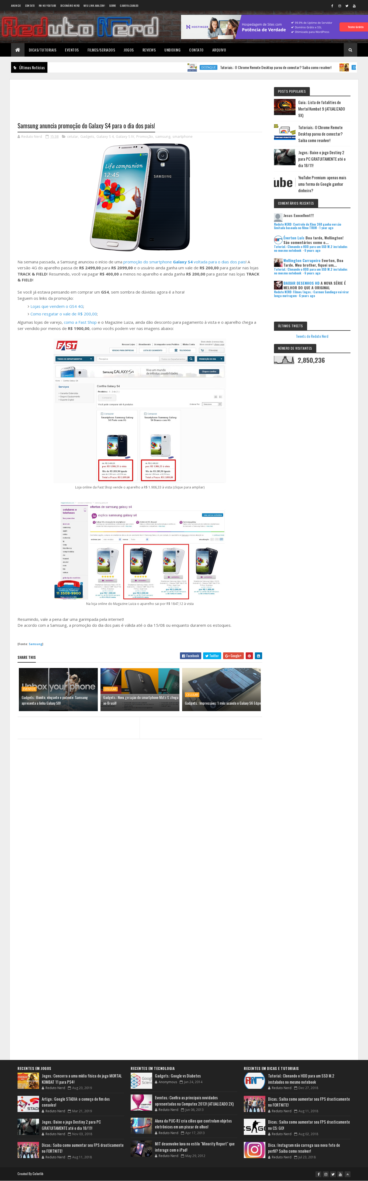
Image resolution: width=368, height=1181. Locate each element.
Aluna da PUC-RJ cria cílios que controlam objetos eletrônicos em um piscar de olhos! (193, 1124)
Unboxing (172, 50)
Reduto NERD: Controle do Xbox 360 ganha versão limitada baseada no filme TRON (307, 226)
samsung (162, 136)
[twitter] (347, 6)
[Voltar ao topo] (347, 1174)
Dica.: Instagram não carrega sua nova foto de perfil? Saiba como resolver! (304, 1148)
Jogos (129, 50)
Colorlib (38, 1173)
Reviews (149, 50)
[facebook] (332, 6)
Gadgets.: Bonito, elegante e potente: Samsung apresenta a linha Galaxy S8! (55, 700)
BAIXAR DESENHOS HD (301, 283)
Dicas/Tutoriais (43, 50)
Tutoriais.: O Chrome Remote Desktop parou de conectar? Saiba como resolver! (251, 67)
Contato (30, 6)
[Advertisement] (140, 97)
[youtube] (354, 6)
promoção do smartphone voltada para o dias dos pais (184, 261)
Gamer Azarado (129, 6)
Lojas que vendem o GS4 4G (56, 306)
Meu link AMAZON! (94, 6)
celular (72, 136)
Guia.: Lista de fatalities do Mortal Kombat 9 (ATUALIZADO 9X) (321, 108)
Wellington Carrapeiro (302, 260)
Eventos (72, 50)
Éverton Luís (293, 237)
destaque (183, 67)
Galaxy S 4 (105, 136)
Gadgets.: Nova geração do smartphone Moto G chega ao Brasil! (140, 700)
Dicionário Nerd (70, 6)
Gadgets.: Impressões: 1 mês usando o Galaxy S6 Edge (223, 703)
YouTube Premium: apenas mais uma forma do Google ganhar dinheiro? (322, 183)
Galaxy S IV (125, 136)
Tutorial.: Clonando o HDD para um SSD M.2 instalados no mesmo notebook (301, 1079)
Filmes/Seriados (101, 50)
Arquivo (219, 50)
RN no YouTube (47, 6)
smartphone (182, 136)
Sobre (112, 6)
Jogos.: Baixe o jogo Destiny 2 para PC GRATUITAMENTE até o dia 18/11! (322, 158)
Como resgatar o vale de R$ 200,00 (63, 313)
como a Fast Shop (80, 322)
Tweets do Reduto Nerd (312, 336)
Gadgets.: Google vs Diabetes (178, 1076)
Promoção (144, 136)
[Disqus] (140, 847)
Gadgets (87, 136)
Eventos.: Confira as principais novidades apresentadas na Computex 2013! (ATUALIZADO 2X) (194, 1100)
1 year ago (326, 228)
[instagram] (340, 6)
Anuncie (16, 6)
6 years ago (312, 250)
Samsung (35, 644)
